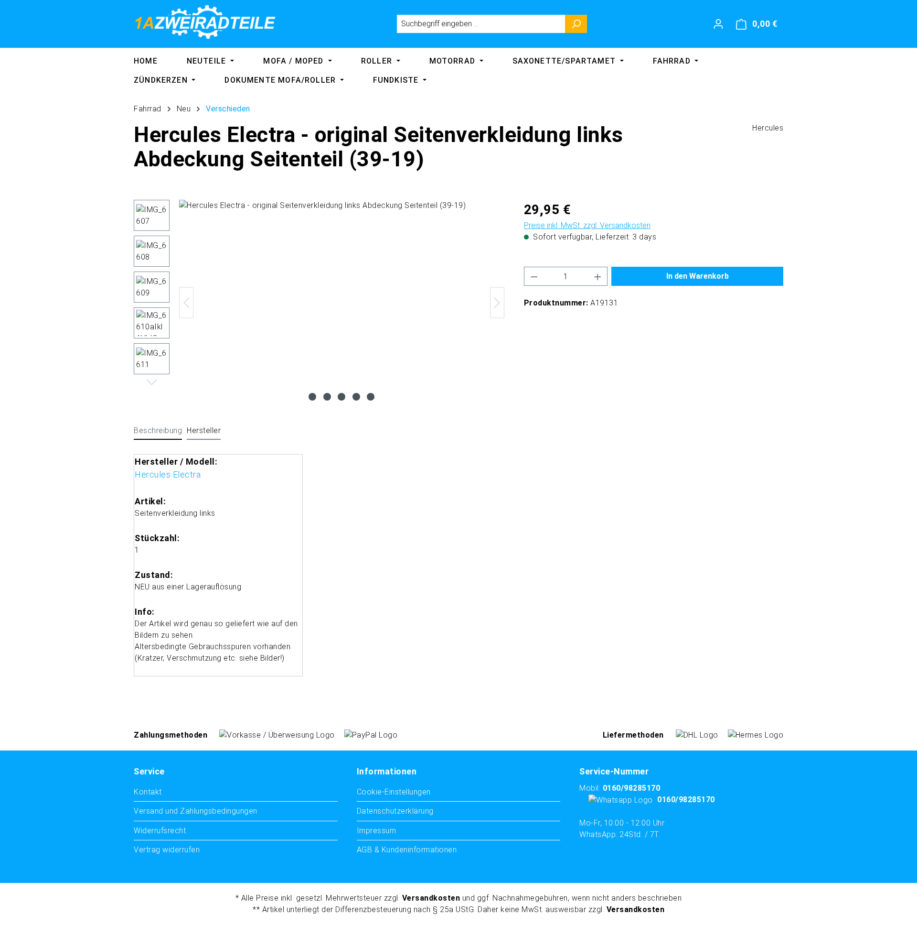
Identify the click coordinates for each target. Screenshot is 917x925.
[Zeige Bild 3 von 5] (341, 397)
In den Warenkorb (697, 276)
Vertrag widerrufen (167, 849)
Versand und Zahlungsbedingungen (195, 811)
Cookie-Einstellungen (394, 791)
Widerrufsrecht (160, 830)
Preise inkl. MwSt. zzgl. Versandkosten (587, 225)
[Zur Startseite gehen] (205, 22)
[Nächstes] (497, 302)
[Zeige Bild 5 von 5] (370, 397)
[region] (319, 302)
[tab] (158, 431)
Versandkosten (431, 898)
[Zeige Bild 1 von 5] (312, 397)
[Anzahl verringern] (534, 276)
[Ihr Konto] (718, 23)
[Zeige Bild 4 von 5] (356, 397)
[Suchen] (576, 23)
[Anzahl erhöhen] (598, 276)
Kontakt (148, 791)
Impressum (376, 830)
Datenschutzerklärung (395, 811)
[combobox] (480, 23)
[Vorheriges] (186, 302)
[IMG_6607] (341, 302)
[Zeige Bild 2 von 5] (327, 397)
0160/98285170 (632, 788)
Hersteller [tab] (204, 430)
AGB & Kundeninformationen (407, 849)
